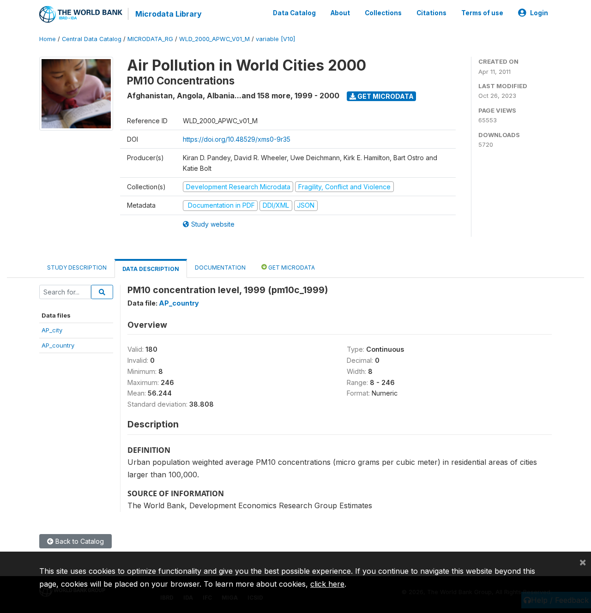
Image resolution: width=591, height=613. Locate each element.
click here (327, 584)
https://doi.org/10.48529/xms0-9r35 (236, 139)
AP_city (52, 330)
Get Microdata (385, 96)
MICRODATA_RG (150, 39)
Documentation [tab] (220, 267)
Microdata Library (168, 13)
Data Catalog (294, 13)
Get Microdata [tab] (291, 267)
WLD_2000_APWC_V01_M (214, 39)
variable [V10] (275, 39)
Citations (431, 13)
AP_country (58, 345)
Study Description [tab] (77, 267)
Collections (383, 13)
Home (47, 39)
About (340, 13)
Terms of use (482, 13)
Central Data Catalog (91, 39)
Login (539, 13)
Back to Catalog (79, 541)
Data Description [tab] (150, 268)
